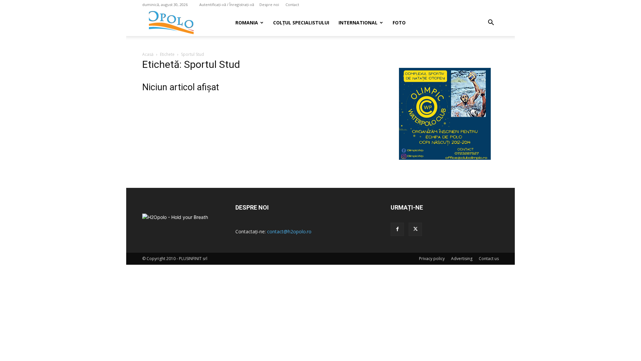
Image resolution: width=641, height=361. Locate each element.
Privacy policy (432, 258)
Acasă (148, 54)
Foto (399, 22)
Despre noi (269, 4)
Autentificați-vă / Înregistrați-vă (226, 4)
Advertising (461, 258)
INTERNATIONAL (358, 22)
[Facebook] (397, 229)
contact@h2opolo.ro (289, 231)
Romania (246, 22)
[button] (491, 23)
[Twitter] (415, 229)
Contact (292, 4)
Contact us (489, 258)
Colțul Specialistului (301, 22)
